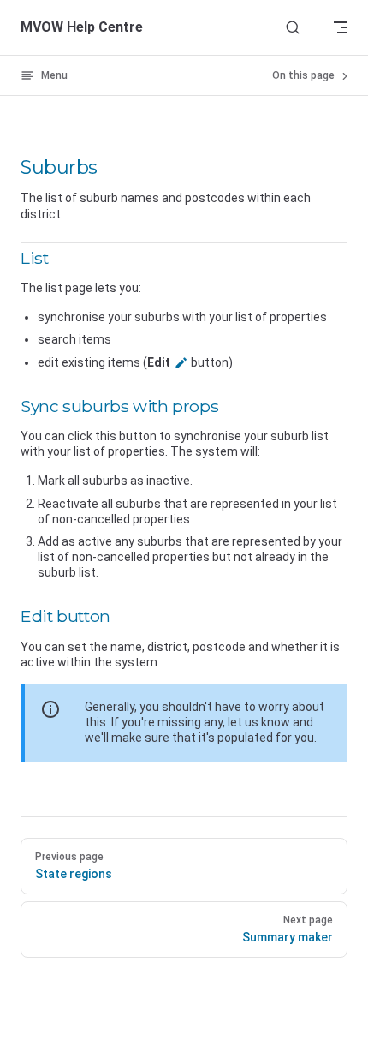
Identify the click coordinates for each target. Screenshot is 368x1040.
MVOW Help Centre (82, 27)
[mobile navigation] (340, 27)
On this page (304, 75)
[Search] (292, 27)
